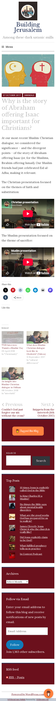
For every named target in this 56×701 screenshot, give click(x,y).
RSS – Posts (16, 677)
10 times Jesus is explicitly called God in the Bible (34, 489)
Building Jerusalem (28, 27)
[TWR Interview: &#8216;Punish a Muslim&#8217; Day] (12, 337)
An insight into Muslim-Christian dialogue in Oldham (11, 384)
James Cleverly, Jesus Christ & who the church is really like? (35, 529)
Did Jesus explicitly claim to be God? (34, 538)
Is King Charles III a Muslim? (31, 497)
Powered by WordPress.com (27, 694)
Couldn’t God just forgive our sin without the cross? (13, 409)
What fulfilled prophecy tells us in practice (33, 547)
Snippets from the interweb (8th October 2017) (43, 409)
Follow (14, 645)
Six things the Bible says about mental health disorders (33, 507)
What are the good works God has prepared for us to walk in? (34, 518)
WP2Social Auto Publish (16, 699)
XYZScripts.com (42, 699)
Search (11, 453)
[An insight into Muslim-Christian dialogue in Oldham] (12, 373)
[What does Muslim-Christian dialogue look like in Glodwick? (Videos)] (37, 337)
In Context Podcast (31, 553)
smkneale (29, 95)
